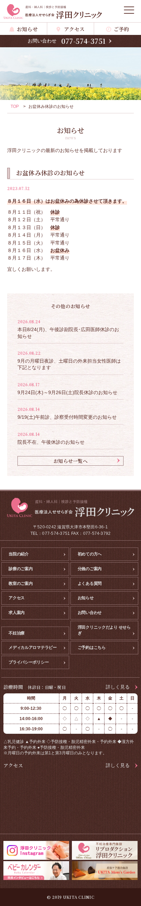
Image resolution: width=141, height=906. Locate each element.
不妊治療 (17, 633)
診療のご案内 (21, 568)
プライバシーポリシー (29, 662)
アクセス (74, 29)
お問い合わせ (90, 612)
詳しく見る (118, 687)
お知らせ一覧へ (70, 460)
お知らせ (27, 29)
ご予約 (121, 29)
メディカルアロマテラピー (33, 647)
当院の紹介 (19, 554)
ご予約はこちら (92, 647)
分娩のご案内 (90, 568)
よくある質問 (90, 583)
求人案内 (17, 612)
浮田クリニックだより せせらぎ (104, 630)
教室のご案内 (21, 583)
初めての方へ (90, 554)
